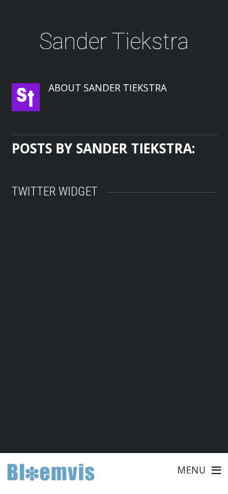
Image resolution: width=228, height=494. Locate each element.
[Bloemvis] (51, 475)
